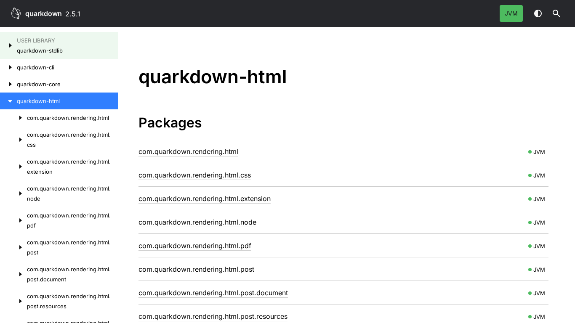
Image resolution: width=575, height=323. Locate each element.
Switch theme (538, 13)
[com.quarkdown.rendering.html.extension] (13, 166)
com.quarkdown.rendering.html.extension (204, 198)
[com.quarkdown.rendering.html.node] (13, 193)
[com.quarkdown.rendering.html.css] (13, 139)
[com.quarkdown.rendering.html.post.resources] (13, 301)
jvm (511, 13)
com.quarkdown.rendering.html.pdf (194, 245)
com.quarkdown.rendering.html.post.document (213, 293)
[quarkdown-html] (8, 101)
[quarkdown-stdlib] (8, 45)
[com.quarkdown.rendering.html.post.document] (13, 274)
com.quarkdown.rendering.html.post (196, 269)
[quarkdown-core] (8, 84)
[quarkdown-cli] (8, 67)
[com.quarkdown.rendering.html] (13, 117)
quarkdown (43, 13)
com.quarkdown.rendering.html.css (194, 175)
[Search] (556, 13)
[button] (556, 13)
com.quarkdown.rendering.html (188, 151)
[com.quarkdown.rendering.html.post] (13, 247)
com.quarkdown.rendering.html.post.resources (213, 316)
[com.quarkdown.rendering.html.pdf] (13, 220)
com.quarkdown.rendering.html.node (197, 222)
